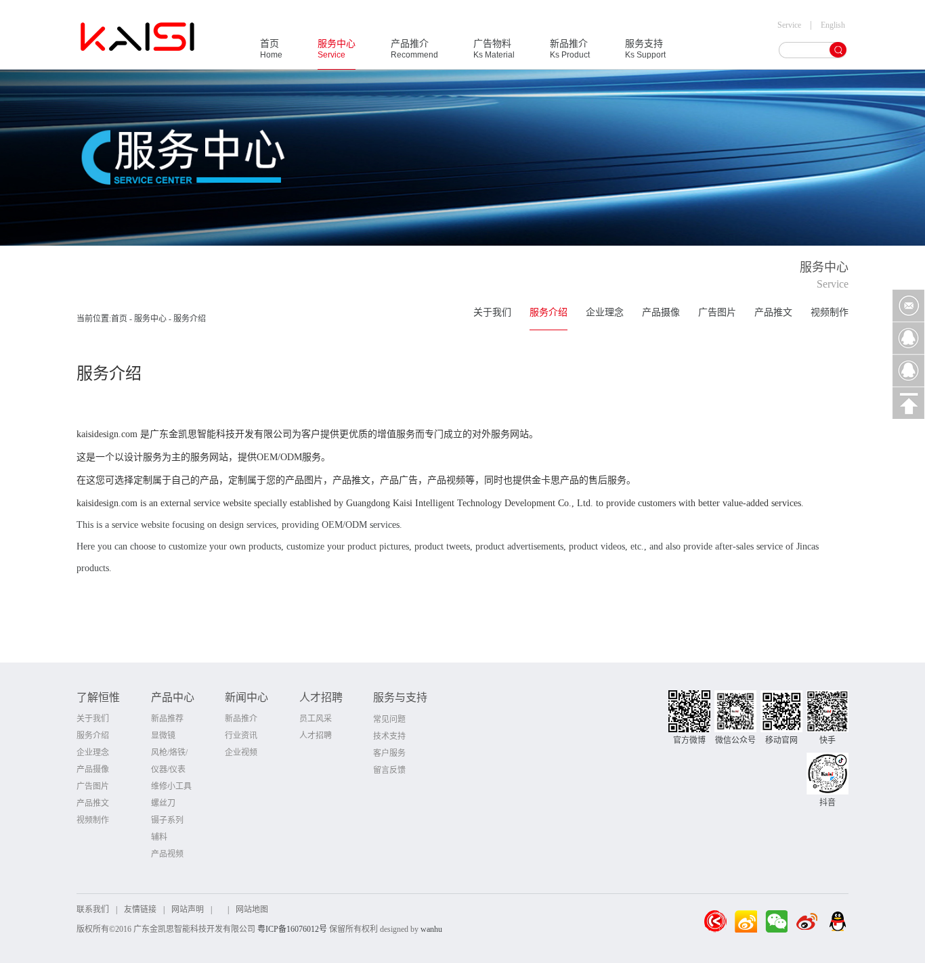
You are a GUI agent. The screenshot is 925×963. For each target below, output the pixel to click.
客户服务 (389, 753)
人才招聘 (315, 735)
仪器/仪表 (168, 769)
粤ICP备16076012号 (292, 929)
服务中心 (337, 49)
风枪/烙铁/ (169, 752)
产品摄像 (661, 312)
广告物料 (494, 49)
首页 (271, 49)
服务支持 (645, 49)
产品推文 (773, 312)
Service (789, 25)
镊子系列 (167, 820)
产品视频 (167, 854)
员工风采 (315, 718)
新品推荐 (167, 718)
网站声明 (187, 909)
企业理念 (605, 312)
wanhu (431, 929)
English (833, 25)
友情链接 (140, 909)
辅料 (159, 837)
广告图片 (717, 312)
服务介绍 (548, 312)
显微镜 (163, 735)
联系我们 (93, 909)
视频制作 (829, 312)
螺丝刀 (163, 803)
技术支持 (389, 736)
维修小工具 (171, 786)
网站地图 (252, 909)
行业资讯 (241, 735)
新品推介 (570, 49)
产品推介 (414, 49)
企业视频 (241, 752)
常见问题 (389, 719)
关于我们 (492, 312)
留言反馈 (389, 770)
